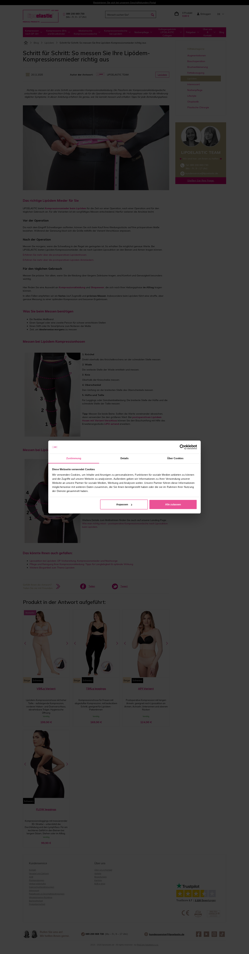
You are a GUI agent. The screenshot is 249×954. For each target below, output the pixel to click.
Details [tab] (124, 458)
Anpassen (122, 504)
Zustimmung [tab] (73, 458)
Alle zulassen (173, 504)
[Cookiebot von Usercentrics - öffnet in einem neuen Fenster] (182, 447)
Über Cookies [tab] (175, 458)
